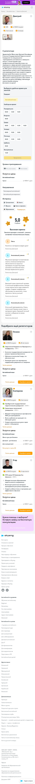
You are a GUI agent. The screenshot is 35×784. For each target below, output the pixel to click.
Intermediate (5, 612)
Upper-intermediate (7, 615)
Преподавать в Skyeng (8, 560)
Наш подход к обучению (8, 554)
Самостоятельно (6, 702)
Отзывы (3, 551)
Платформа (4, 548)
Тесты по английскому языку (10, 737)
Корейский (4, 688)
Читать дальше (7, 365)
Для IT (3, 642)
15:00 (12, 132)
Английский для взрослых (12, 194)
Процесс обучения (7, 546)
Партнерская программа (9, 569)
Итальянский (5, 674)
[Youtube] (7, 590)
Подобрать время (25, 382)
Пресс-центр (5, 586)
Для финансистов (6, 645)
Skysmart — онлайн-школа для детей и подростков (17, 720)
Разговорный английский (12, 191)
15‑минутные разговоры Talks (10, 717)
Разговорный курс (7, 628)
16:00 (18, 112)
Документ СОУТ (5, 779)
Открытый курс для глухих (9, 708)
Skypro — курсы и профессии (10, 723)
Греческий (4, 685)
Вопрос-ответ (5, 578)
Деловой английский (8, 639)
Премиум (4, 699)
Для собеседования (7, 637)
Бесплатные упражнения (9, 734)
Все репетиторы (11, 11)
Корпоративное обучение (9, 575)
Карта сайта (5, 732)
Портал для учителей (7, 563)
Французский (5, 671)
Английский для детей (8, 657)
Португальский (6, 677)
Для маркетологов (7, 651)
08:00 (6, 112)
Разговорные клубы (7, 714)
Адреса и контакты (7, 581)
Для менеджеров (6, 648)
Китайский (4, 680)
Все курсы (4, 540)
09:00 (6, 146)
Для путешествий (6, 634)
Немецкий (4, 668)
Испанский (4, 665)
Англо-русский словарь (8, 740)
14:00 (12, 112)
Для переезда (5, 631)
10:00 (12, 125)
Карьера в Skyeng (6, 584)
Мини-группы (5, 705)
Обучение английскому (8, 600)
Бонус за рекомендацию (9, 572)
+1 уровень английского (8, 625)
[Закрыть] (33, 774)
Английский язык (10, 100)
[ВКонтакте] (2, 590)
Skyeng (3, 11)
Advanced (4, 618)
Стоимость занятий (7, 543)
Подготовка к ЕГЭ (6, 654)
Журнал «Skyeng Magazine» (9, 726)
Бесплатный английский (9, 711)
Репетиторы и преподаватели (10, 557)
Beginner (4, 603)
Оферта (3, 762)
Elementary (4, 606)
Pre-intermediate (6, 609)
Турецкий (4, 683)
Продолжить (17, 158)
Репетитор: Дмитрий (11, 248)
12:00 (18, 125)
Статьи (3, 729)
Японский (4, 691)
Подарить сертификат (8, 566)
